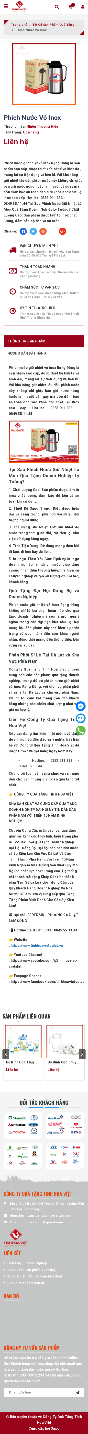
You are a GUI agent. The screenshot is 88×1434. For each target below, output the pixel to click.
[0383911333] (80, 730)
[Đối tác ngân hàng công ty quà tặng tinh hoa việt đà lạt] (23, 1124)
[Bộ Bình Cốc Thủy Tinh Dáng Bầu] (64, 1041)
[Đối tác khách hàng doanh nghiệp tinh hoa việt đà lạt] (23, 1155)
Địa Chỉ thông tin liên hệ (26, 1283)
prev (5, 1054)
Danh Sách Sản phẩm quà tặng (31, 1270)
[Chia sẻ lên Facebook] (23, 231)
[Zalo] (81, 718)
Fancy (52, 231)
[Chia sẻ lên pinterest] (43, 231)
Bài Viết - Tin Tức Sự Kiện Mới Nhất (34, 1276)
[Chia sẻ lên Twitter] (33, 231)
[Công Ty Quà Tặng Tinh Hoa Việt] (19, 6)
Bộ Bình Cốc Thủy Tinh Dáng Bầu (62, 1062)
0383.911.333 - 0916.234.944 (48, 1216)
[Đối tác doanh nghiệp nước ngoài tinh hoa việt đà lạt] (65, 1155)
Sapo (55, 1428)
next (82, 1054)
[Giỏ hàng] (70, 6)
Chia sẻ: (10, 231)
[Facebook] (81, 706)
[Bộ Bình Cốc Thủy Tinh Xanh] (23, 1041)
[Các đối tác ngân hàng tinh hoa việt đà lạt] (65, 1124)
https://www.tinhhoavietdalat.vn (37, 945)
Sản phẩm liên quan (26, 1016)
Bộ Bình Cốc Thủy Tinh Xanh (20, 1062)
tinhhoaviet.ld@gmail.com (42, 1222)
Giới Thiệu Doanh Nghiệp (27, 1263)
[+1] (62, 231)
